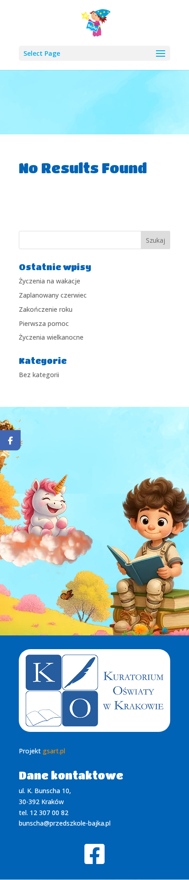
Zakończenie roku (45, 309)
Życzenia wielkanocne (51, 337)
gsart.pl (54, 751)
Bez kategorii (39, 374)
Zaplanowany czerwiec (53, 295)
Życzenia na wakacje (49, 281)
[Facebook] (10, 440)
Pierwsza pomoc (44, 323)
